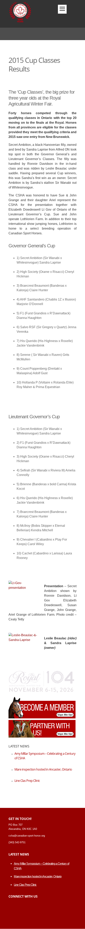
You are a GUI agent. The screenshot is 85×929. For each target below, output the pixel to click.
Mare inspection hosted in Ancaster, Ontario (43, 769)
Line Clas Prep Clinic (27, 780)
